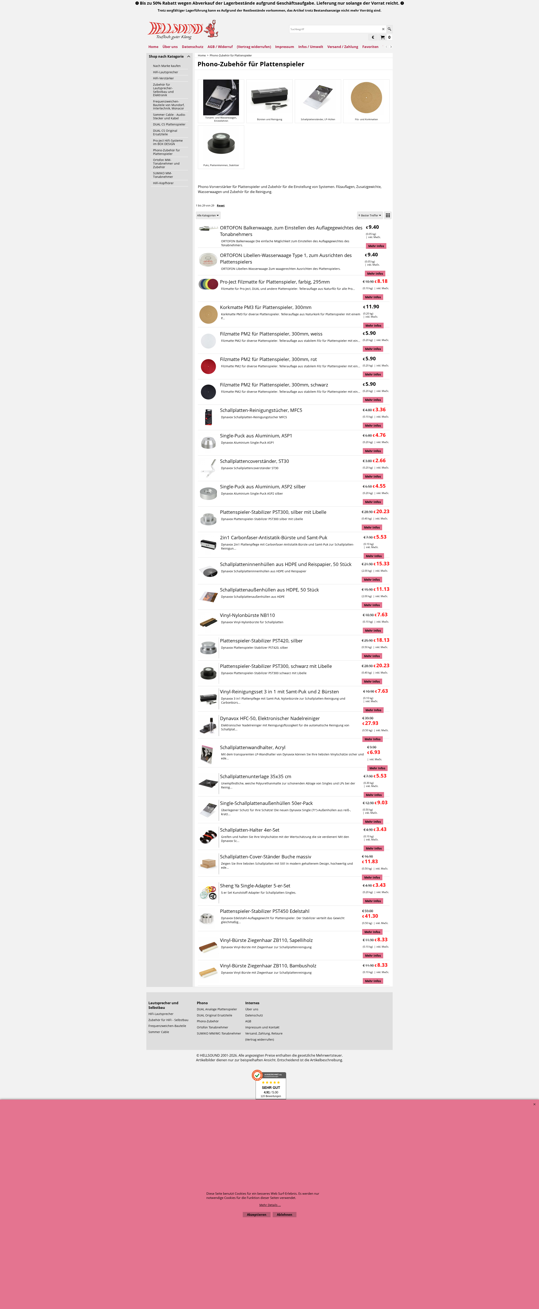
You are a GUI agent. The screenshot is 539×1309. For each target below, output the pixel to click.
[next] (391, 47)
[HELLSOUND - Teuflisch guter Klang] (183, 29)
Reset (221, 205)
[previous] (386, 47)
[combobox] (208, 215)
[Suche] (389, 29)
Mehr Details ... (270, 1205)
